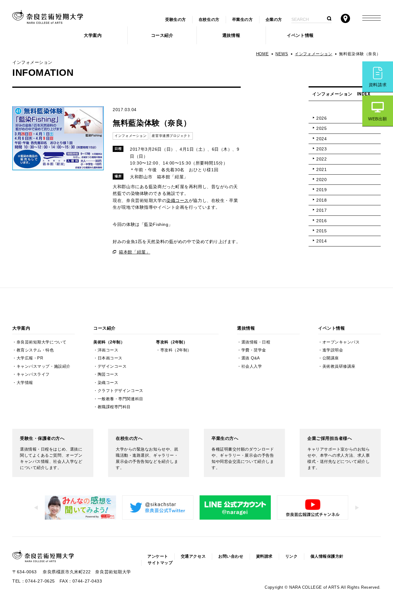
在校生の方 (209, 19)
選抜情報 (231, 35)
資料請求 (378, 84)
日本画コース (110, 358)
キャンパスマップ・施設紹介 (44, 366)
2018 (321, 200)
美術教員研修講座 (339, 366)
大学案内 (93, 35)
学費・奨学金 (253, 350)
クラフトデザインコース (120, 391)
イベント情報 (300, 35)
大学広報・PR (30, 358)
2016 (321, 220)
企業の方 (274, 19)
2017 (321, 210)
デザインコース (112, 366)
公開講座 (330, 358)
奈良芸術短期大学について (42, 342)
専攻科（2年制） (171, 342)
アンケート (157, 556)
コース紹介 (162, 35)
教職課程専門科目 (114, 407)
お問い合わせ (230, 556)
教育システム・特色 (35, 350)
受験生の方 (175, 19)
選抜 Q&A (250, 358)
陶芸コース (108, 374)
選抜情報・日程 (255, 342)
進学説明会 (332, 350)
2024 (321, 138)
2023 (321, 148)
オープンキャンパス (341, 342)
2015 (321, 230)
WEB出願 (377, 118)
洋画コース (108, 350)
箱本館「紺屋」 (134, 252)
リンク (291, 556)
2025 (321, 128)
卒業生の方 (242, 19)
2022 (321, 159)
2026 (321, 118)
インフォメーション (313, 54)
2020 (321, 179)
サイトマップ (160, 563)
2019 (321, 189)
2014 (321, 240)
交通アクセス (193, 556)
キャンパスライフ (33, 374)
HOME (262, 54)
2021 (321, 169)
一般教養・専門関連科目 (120, 399)
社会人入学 (251, 366)
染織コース (177, 200)
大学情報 (25, 383)
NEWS (281, 54)
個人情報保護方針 (327, 556)
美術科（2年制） (109, 342)
